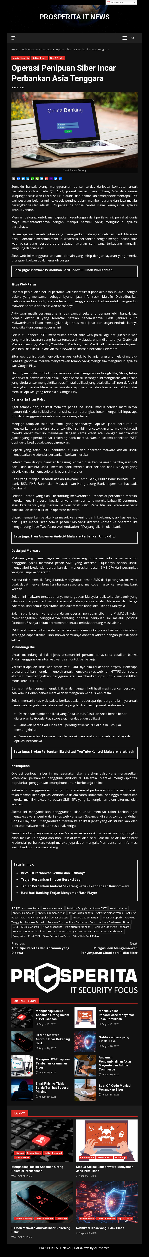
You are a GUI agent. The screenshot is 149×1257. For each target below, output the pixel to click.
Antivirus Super (60, 917)
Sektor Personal (53, 1153)
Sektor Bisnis (40, 58)
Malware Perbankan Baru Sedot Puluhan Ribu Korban (71, 270)
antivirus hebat (118, 908)
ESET (15, 927)
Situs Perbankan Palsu (56, 936)
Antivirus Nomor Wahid (109, 913)
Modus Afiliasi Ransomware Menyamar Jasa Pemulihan (85, 1017)
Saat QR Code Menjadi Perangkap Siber (85, 1090)
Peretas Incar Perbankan (108, 931)
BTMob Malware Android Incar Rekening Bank (22, 1041)
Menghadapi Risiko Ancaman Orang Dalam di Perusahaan (22, 1017)
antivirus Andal (31, 908)
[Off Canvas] (13, 38)
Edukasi (20, 1153)
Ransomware (87, 1157)
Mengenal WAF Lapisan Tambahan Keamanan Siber (22, 1065)
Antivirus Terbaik (35, 922)
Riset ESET (34, 936)
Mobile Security (21, 58)
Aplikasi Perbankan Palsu (81, 922)
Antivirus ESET (98, 908)
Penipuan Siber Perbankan (29, 931)
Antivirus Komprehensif (51, 913)
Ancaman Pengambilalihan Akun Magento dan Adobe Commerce (85, 1065)
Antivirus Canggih (77, 908)
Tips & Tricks (57, 58)
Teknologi (120, 1157)
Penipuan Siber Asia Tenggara (111, 927)
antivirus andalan (53, 908)
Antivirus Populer (38, 917)
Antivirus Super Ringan (86, 917)
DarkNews (81, 1248)
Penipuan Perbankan (78, 927)
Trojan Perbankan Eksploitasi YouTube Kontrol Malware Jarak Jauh (82, 751)
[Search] (133, 38)
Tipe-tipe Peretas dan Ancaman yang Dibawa (40, 948)
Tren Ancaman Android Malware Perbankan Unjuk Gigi (73, 536)
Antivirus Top (55, 922)
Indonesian (116, 2)
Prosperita (19, 936)
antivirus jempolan (24, 913)
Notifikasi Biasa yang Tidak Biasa (85, 1041)
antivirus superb (112, 917)
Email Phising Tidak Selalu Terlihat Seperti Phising (22, 1090)
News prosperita (52, 927)
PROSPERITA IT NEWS (75, 17)
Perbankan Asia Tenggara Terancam (69, 931)
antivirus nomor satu (80, 913)
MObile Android (30, 927)
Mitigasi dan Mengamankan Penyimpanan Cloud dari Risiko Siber (109, 948)
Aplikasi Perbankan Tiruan (114, 922)
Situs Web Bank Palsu (86, 936)
